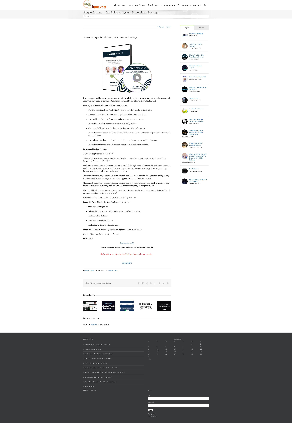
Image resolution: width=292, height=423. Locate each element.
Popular (187, 28)
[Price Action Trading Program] (185, 66)
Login (149, 396)
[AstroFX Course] (185, 169)
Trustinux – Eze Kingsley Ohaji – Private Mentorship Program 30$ (105, 373)
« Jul (149, 359)
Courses (110, 270)
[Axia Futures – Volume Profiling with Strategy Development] (185, 130)
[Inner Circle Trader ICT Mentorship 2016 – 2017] (185, 120)
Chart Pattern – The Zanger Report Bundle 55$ (99, 354)
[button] (205, 5)
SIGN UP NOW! (127, 263)
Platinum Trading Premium (93, 349)
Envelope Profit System (196, 109)
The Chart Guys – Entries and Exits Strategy (198, 180)
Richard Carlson (89, 270)
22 (192, 352)
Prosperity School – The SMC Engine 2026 (98, 344)
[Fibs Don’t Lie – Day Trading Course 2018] (185, 88)
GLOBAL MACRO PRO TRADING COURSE (195, 144)
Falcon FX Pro (193, 98)
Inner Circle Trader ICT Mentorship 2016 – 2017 (196, 120)
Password (151, 403)
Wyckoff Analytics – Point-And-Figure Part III (98, 377)
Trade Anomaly (89, 387)
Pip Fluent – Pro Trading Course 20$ (96, 363)
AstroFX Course (194, 169)
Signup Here (152, 414)
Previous (161, 27)
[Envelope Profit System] (185, 109)
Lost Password (152, 416)
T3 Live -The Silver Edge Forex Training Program (196, 56)
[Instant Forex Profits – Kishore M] (185, 44)
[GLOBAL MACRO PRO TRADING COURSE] (185, 143)
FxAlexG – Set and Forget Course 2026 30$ (98, 358)
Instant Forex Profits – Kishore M (196, 45)
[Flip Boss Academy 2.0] (185, 34)
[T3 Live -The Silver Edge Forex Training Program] (185, 55)
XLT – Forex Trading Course (197, 77)
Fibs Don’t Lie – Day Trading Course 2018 (197, 88)
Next (167, 27)
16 (201, 349)
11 (157, 349)
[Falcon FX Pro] (185, 98)
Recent (201, 28)
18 (157, 352)
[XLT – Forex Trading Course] (185, 77)
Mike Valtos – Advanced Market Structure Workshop (100, 382)
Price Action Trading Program (195, 67)
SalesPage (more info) (127, 243)
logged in (94, 324)
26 (166, 354)
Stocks (115, 270)
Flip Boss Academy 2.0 (196, 33)
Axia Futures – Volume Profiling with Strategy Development (196, 132)
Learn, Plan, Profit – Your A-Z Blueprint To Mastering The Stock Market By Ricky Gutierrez (197, 157)
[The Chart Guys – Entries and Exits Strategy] (185, 180)
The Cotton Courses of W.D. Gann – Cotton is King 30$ (101, 368)
